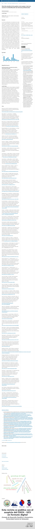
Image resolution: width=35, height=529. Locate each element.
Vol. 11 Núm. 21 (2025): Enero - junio (13, 3)
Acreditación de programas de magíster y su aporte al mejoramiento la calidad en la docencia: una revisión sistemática (18, 429)
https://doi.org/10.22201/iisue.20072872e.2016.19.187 (10, 256)
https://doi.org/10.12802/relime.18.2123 (8, 376)
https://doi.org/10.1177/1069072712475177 (8, 184)
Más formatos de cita (25, 30)
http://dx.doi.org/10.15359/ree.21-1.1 (11, 133)
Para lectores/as (4, 454)
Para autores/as (4, 456)
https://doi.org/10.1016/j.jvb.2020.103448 (8, 282)
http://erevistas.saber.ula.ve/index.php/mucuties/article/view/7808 (12, 111)
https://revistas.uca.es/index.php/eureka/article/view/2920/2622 (12, 406)
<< (2, 440)
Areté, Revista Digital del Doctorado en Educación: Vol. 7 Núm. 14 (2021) (15, 413)
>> (11, 440)
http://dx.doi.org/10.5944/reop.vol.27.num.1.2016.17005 (10, 119)
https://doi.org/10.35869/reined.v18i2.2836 (8, 225)
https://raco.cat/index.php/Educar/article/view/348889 (10, 325)
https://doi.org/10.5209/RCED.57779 (7, 235)
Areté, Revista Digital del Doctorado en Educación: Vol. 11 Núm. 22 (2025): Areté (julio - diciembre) (17, 430)
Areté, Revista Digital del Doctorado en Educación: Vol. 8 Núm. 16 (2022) (18, 424)
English (3, 466)
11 (7, 440)
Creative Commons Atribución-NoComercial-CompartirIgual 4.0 (26, 50)
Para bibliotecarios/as (5, 457)
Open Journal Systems (5, 461)
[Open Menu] (2, 1)
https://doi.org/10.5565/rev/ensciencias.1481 (9, 390)
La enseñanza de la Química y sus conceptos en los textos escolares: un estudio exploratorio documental (17, 431)
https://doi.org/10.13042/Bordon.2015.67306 (8, 333)
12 (8, 440)
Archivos (5, 3)
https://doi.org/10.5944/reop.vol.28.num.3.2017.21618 (10, 339)
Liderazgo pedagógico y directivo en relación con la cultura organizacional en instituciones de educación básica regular (17, 421)
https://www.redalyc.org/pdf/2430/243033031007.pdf (10, 171)
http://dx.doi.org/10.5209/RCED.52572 (11, 163)
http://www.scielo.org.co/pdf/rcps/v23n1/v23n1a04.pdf (10, 191)
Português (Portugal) (5, 469)
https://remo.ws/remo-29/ (6, 346)
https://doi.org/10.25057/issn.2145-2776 (12, 126)
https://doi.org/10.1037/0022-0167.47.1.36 (8, 294)
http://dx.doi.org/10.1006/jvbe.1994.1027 (8, 288)
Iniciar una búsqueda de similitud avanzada (13, 442)
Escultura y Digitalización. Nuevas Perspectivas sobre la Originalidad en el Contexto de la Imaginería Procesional (18, 426)
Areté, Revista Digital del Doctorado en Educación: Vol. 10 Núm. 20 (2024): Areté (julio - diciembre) (18, 422)
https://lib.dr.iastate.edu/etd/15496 (7, 139)
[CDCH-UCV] (17, 519)
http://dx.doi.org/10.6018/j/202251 (7, 318)
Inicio (2, 3)
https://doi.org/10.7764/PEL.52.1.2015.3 (8, 265)
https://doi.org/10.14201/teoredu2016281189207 (9, 368)
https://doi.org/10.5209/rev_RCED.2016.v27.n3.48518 (10, 360)
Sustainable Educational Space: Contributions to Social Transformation (22, 412)
